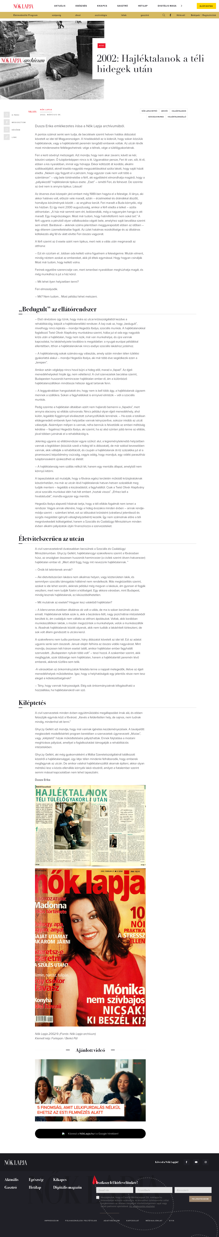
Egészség (81, 6)
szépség (56, 15)
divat (78, 15)
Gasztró (122, 6)
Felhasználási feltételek (81, 1221)
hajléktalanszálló (177, 117)
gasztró (145, 15)
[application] (90, 1090)
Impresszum (51, 1221)
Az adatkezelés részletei (142, 1206)
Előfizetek (206, 6)
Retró (101, 45)
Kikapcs (102, 6)
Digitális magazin (169, 6)
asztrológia (101, 15)
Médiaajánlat (154, 1221)
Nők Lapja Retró (149, 111)
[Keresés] (164, 15)
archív (164, 111)
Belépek (195, 15)
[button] (181, 6)
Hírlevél (181, 15)
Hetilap (143, 6)
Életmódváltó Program (25, 15)
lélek (123, 15)
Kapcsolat (132, 1221)
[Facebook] (170, 15)
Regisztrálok (209, 15)
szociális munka (156, 117)
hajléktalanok (179, 111)
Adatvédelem (112, 1221)
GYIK (171, 1221)
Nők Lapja (23, 6)
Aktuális (59, 6)
